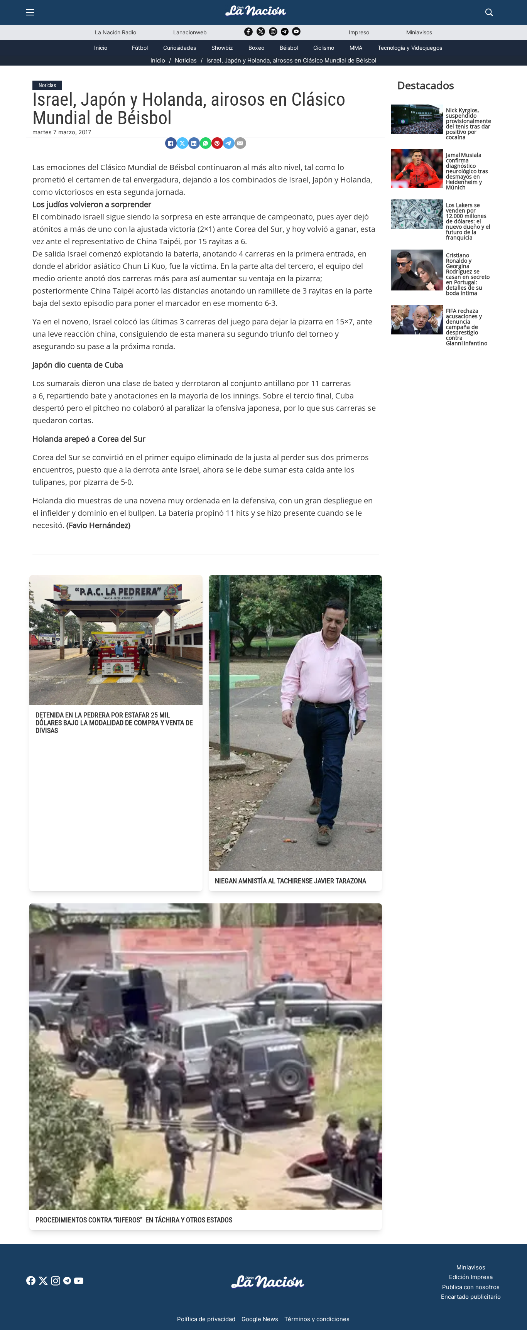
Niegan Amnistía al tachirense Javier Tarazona (290, 881)
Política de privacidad (206, 1319)
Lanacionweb (190, 32)
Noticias (186, 60)
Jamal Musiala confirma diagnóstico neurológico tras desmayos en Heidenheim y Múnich (467, 171)
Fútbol (140, 47)
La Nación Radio (115, 32)
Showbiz (222, 47)
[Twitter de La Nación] (260, 34)
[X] (182, 143)
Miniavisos (419, 32)
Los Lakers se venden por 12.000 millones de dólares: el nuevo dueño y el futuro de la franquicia (468, 221)
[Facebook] (171, 143)
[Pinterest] (217, 143)
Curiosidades (179, 47)
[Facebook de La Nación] (30, 1283)
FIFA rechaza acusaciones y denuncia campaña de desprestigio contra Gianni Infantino (466, 327)
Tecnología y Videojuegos (410, 47)
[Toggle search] (489, 12)
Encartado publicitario (471, 1296)
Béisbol (289, 47)
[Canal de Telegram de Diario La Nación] (285, 33)
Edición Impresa (471, 1277)
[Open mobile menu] (30, 12)
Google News (260, 1319)
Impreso (359, 32)
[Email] (240, 143)
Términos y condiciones (317, 1319)
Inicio (100, 47)
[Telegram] (229, 143)
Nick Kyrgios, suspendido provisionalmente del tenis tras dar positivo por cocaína (468, 123)
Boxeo (256, 47)
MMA (356, 47)
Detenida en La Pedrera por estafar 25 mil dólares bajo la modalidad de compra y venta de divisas (114, 722)
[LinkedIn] (194, 143)
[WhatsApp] (205, 143)
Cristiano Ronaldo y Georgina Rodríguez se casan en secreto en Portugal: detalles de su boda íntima (468, 274)
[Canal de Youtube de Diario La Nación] (296, 34)
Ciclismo (323, 47)
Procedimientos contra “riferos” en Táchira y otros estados (133, 1220)
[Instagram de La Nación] (273, 34)
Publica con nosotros (471, 1287)
